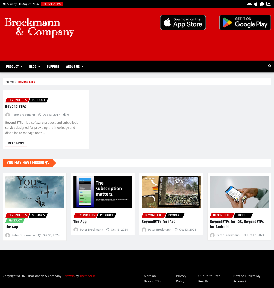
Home (10, 81)
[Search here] (269, 66)
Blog (33, 66)
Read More (16, 143)
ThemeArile (88, 276)
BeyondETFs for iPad (159, 222)
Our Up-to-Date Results (209, 278)
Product (13, 66)
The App (80, 222)
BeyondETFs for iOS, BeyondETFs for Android (237, 224)
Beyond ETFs (26, 81)
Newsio (69, 276)
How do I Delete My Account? (246, 278)
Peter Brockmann (23, 114)
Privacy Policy (181, 278)
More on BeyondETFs (152, 278)
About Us (73, 66)
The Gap (11, 227)
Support (53, 66)
